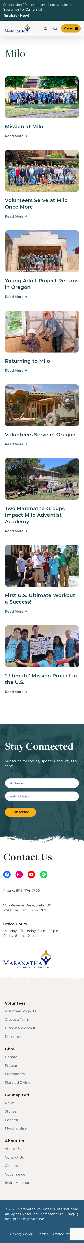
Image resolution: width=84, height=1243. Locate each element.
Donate (11, 1057)
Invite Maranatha (19, 1182)
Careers (11, 1165)
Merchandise (16, 1128)
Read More (14, 136)
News (9, 1103)
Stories (11, 1111)
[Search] (55, 28)
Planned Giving (18, 1082)
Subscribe (20, 812)
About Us (13, 1148)
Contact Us (14, 1157)
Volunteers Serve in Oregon (40, 434)
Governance (15, 1174)
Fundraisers (15, 1074)
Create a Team (17, 1019)
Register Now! (16, 16)
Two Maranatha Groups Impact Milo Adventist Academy (35, 514)
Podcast (12, 1120)
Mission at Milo (24, 126)
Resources (14, 1036)
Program (12, 1065)
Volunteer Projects (20, 1011)
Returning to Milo (27, 360)
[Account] (45, 28)
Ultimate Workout (20, 1028)
